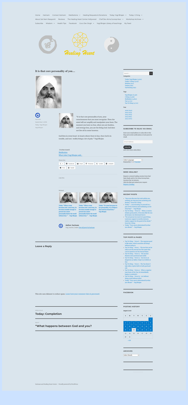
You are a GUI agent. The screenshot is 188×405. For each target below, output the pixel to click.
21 (146, 330)
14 (146, 326)
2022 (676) (128, 119)
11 (133, 326)
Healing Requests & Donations (95, 15)
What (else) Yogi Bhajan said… (70, 155)
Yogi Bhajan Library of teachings (109, 23)
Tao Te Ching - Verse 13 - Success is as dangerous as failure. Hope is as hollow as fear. (138, 260)
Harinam (46, 15)
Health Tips (61, 23)
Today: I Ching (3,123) (132, 81)
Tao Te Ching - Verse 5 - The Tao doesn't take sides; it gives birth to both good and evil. (138, 266)
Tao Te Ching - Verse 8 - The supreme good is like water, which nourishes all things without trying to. (138, 243)
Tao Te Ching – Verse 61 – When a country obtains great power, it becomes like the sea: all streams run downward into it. (138, 213)
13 (142, 326)
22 (150, 330)
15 (150, 326)
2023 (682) (128, 117)
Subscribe (39, 23)
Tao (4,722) (128, 101)
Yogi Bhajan (39, 127)
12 (138, 326)
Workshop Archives (133, 19)
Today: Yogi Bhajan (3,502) (133, 79)
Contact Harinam (59, 15)
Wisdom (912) (129, 83)
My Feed (127, 23)
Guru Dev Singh (85, 23)
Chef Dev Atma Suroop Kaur (110, 19)
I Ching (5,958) (130, 97)
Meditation (63, 152)
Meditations (73, 15)
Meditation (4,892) (131, 99)
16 (125, 330)
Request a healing (128, 184)
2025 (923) (128, 112)
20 (142, 330)
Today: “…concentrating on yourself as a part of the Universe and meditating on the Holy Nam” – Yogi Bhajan (138, 207)
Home (37, 15)
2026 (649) (128, 110)
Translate (137, 162)
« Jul (129, 340)
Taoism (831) (129, 85)
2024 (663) (128, 114)
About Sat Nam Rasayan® (45, 19)
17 (129, 330)
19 (138, 330)
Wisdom (49, 23)
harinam (38, 119)
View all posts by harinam (87, 227)
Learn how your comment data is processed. (83, 294)
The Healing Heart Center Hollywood (82, 19)
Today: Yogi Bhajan (117, 15)
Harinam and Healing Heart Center (46, 384)
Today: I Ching (134, 15)
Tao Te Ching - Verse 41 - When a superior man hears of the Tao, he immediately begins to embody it (138, 272)
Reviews (61, 19)
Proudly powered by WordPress (68, 384)
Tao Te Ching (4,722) (131, 103)
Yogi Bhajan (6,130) (131, 95)
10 (129, 326)
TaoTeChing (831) (130, 87)
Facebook (73, 23)
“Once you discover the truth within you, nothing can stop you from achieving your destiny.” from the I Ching (138, 200)
